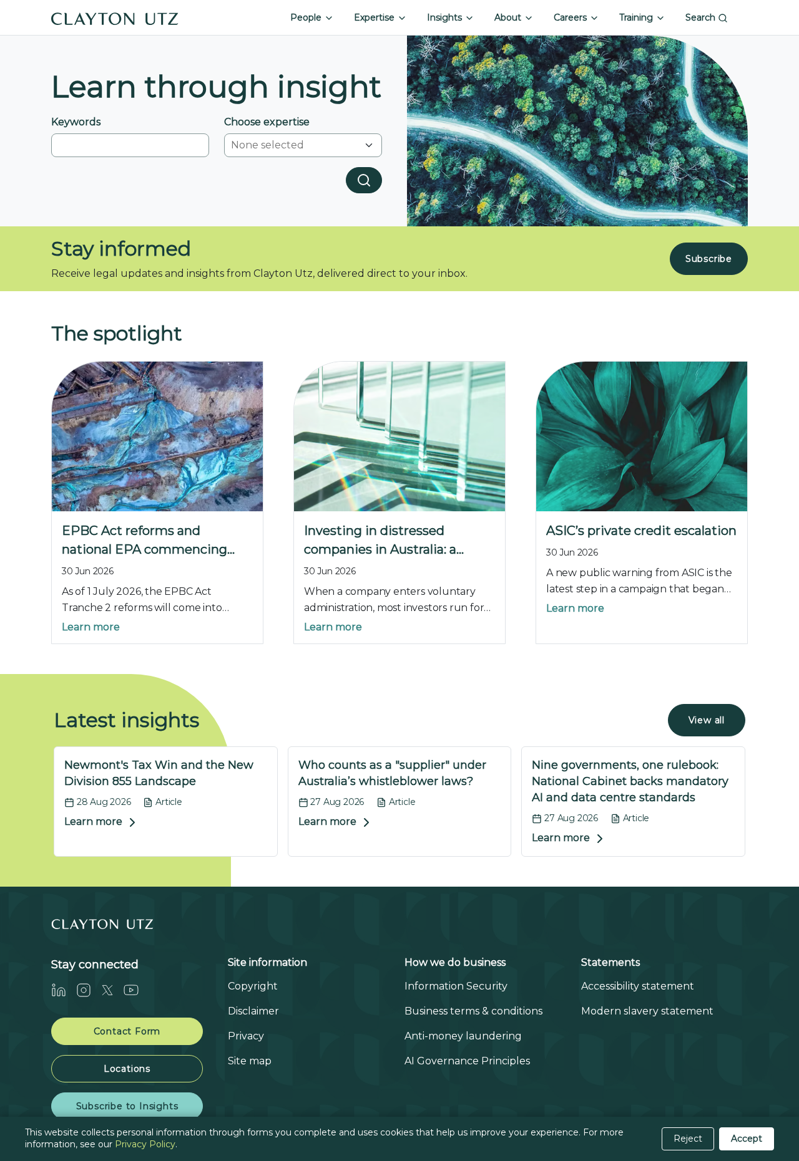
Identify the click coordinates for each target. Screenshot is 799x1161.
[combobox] (295, 145)
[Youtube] (136, 990)
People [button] (307, 17)
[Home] (115, 17)
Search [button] (701, 17)
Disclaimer (253, 1011)
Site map (250, 1061)
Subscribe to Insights (127, 1106)
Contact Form (127, 1031)
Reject (688, 1138)
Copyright (253, 986)
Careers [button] (571, 17)
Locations (127, 1068)
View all (707, 720)
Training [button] (637, 17)
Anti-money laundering (463, 1036)
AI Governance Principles (467, 1061)
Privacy (246, 1036)
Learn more (91, 627)
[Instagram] (88, 990)
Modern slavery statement (647, 1011)
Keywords (75, 122)
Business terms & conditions (473, 1011)
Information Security (455, 986)
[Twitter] (112, 990)
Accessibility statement (637, 986)
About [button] (509, 17)
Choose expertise (267, 122)
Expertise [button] (375, 17)
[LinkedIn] (63, 990)
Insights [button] (445, 17)
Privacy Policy (145, 1144)
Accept (746, 1138)
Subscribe (708, 258)
